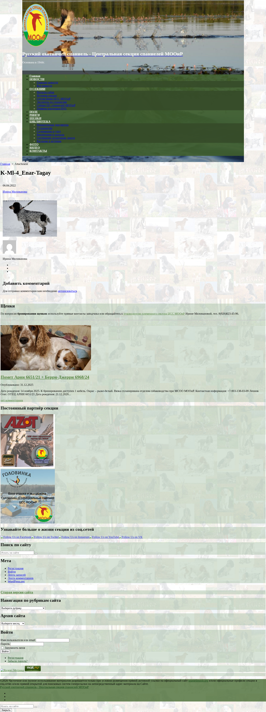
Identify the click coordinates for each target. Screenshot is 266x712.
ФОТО (33, 144)
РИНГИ (34, 115)
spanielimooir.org (198, 680)
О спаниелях (44, 128)
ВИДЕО (34, 147)
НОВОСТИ (36, 79)
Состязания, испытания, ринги (56, 137)
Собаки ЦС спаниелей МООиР (56, 105)
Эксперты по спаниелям (52, 102)
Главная (34, 75)
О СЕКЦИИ (37, 89)
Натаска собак (45, 92)
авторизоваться (67, 291)
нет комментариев (12, 400)
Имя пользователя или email (18, 640)
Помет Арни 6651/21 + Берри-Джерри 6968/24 (45, 377)
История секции (47, 95)
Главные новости (47, 82)
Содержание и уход (49, 131)
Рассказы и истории (49, 141)
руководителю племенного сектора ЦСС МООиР (154, 313)
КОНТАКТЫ (38, 150)
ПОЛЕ (33, 111)
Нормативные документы (53, 124)
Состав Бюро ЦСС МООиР (54, 98)
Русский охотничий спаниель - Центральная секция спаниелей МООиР (44, 687)
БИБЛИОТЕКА (39, 121)
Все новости (44, 85)
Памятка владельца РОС (52, 108)
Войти (12, 571)
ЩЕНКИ (35, 118)
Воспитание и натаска (50, 134)
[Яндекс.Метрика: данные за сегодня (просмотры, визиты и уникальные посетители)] (12, 670)
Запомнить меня (15, 647)
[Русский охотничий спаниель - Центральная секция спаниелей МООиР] (133, 25)
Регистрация (15, 568)
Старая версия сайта (17, 592)
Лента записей (17, 574)
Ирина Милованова (15, 191)
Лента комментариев (20, 578)
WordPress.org (16, 581)
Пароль (5, 643)
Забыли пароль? (18, 661)
